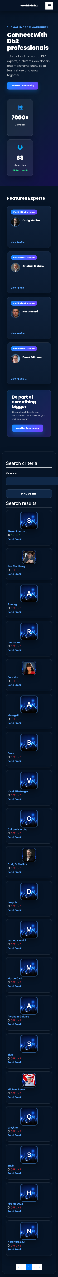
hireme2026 (15, 1203)
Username (11, 473)
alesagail (13, 715)
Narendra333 (16, 1241)
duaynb (12, 902)
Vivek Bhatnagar (18, 791)
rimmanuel (14, 642)
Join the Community (22, 85)
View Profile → (19, 242)
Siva (10, 1054)
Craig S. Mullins (17, 864)
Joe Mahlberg (16, 566)
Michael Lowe (16, 1089)
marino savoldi (17, 940)
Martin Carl (15, 978)
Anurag (12, 604)
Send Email (14, 539)
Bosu (11, 753)
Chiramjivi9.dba (17, 829)
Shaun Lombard (17, 531)
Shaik (11, 1165)
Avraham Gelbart (18, 1016)
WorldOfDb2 (29, 5)
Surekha (13, 677)
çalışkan (13, 1127)
